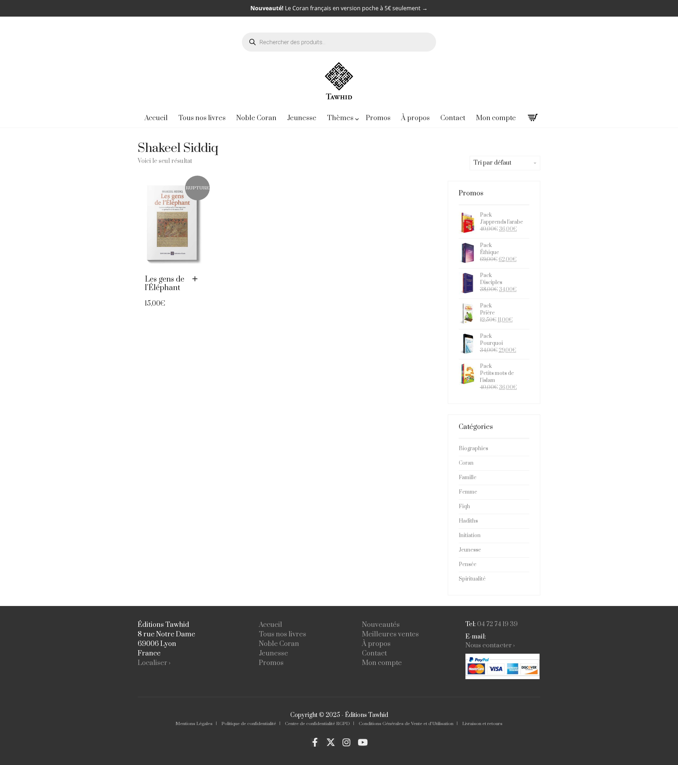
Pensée (467, 564)
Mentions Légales (194, 723)
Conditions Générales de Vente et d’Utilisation (406, 723)
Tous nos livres (282, 634)
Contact (374, 653)
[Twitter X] (330, 742)
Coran (466, 463)
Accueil (270, 624)
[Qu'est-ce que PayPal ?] (502, 666)
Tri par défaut (492, 163)
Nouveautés (381, 624)
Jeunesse (470, 550)
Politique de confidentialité (248, 723)
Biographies (473, 448)
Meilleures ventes (390, 634)
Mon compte (382, 663)
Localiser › (154, 663)
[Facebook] (315, 742)
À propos (376, 644)
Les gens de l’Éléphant (164, 284)
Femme (468, 492)
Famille (467, 477)
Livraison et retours (482, 723)
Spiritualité (472, 579)
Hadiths (468, 521)
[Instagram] (346, 742)
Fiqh (464, 506)
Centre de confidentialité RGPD (317, 723)
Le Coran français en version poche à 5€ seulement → (339, 8)
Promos (271, 663)
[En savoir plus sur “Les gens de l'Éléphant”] (196, 279)
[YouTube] (363, 742)
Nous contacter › (490, 645)
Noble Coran (279, 644)
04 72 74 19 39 (497, 624)
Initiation (470, 535)
